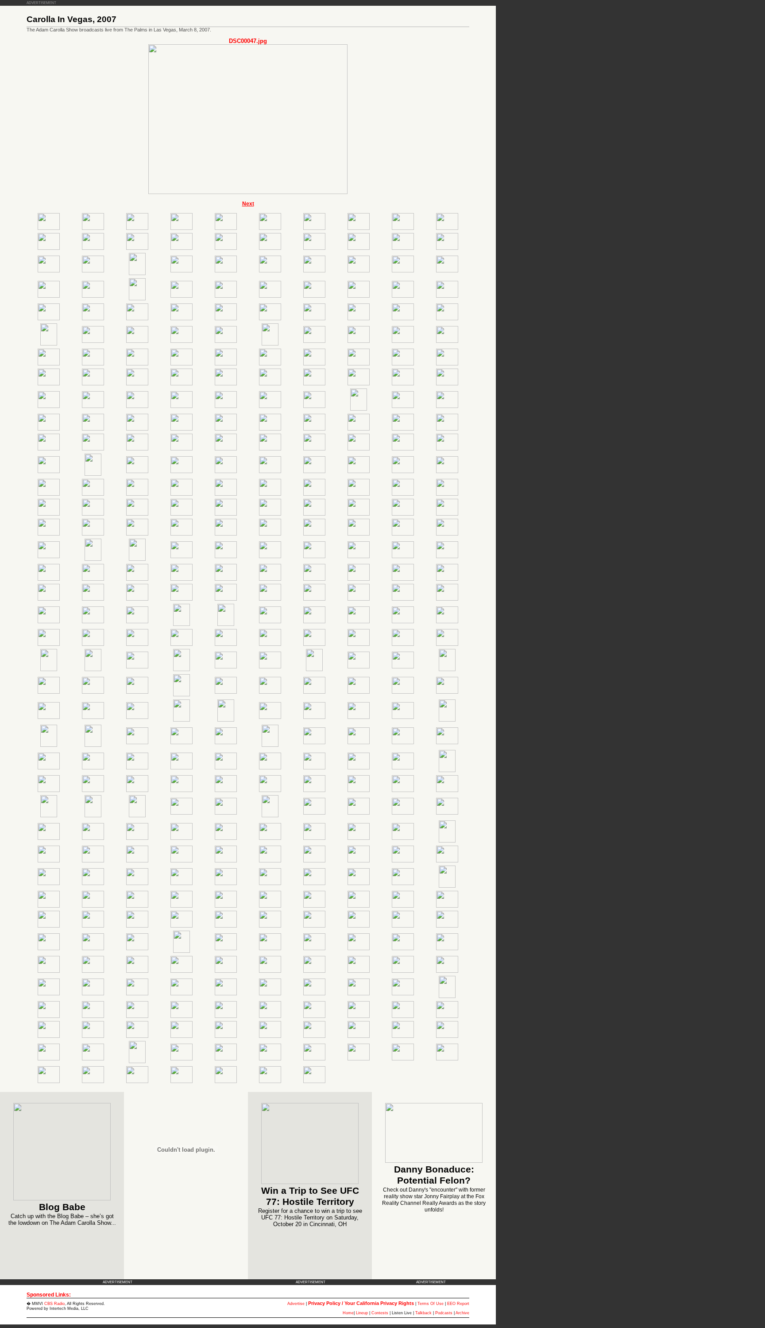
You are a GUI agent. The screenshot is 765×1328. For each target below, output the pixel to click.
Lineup (362, 1313)
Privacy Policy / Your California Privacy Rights (361, 1303)
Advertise (296, 1303)
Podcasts (443, 1313)
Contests (379, 1313)
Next (248, 204)
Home (348, 1313)
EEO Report (458, 1303)
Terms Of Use (430, 1303)
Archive (462, 1313)
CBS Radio (54, 1303)
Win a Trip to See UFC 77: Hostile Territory (310, 1196)
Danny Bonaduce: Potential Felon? (434, 1175)
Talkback (423, 1313)
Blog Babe (62, 1207)
